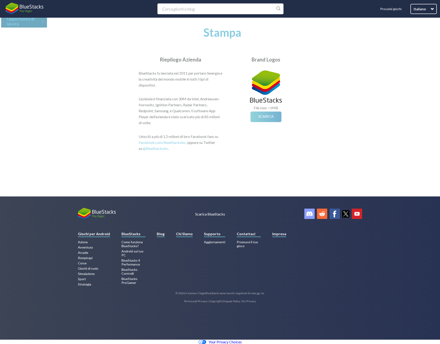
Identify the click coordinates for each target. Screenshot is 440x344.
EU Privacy (249, 301)
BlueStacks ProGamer (129, 281)
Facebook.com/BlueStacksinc (162, 142)
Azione (83, 242)
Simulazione (86, 274)
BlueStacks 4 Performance (130, 262)
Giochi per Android (94, 234)
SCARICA (266, 116)
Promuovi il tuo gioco (247, 244)
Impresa (279, 234)
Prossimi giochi (391, 9)
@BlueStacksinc (155, 148)
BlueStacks (130, 234)
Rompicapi (85, 258)
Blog (161, 234)
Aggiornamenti (214, 242)
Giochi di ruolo (88, 268)
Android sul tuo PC (132, 253)
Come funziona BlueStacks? (132, 244)
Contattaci (246, 234)
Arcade (83, 253)
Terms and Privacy (195, 301)
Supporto (212, 234)
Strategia (84, 284)
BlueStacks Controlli (129, 271)
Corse (82, 263)
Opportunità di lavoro (20, 21)
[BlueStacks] (25, 9)
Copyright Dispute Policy (224, 301)
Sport (82, 279)
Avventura (85, 247)
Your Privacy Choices (225, 342)
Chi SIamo (184, 234)
